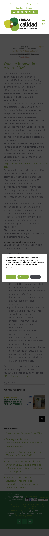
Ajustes (35, 277)
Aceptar (11, 277)
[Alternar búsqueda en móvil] (43, 24)
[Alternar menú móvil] (43, 21)
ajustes (9, 267)
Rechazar (23, 277)
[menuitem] (24, 12)
